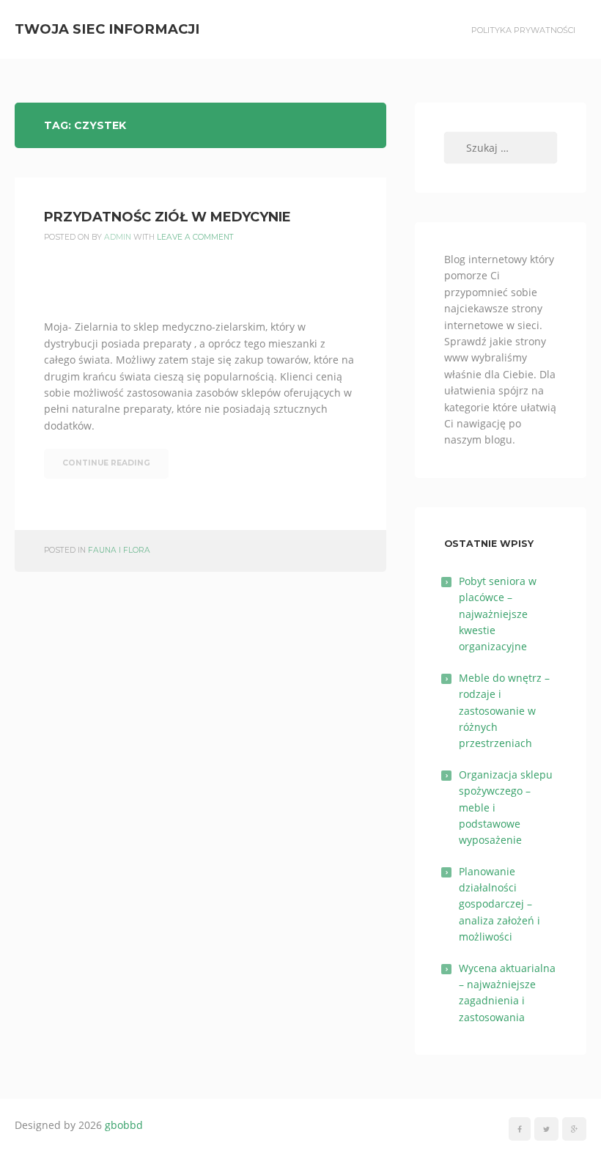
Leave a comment (195, 237)
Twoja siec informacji (107, 29)
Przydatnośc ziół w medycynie (167, 217)
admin (117, 237)
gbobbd (124, 1125)
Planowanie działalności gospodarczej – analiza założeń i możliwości (499, 904)
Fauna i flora (119, 550)
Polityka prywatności (523, 30)
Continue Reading (106, 463)
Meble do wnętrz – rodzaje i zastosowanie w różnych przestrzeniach (504, 711)
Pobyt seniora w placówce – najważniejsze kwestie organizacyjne (498, 614)
